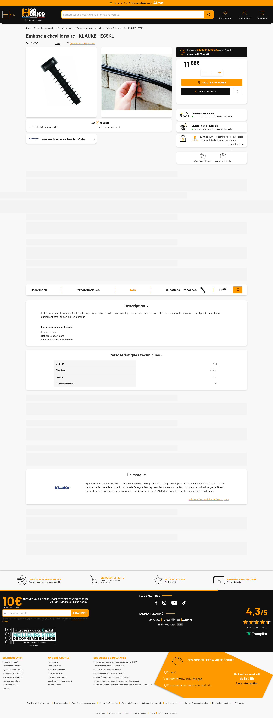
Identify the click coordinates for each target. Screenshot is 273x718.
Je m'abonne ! (80, 612)
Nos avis (5, 688)
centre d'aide (203, 685)
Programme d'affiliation (11, 665)
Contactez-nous (54, 665)
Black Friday (100, 713)
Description (39, 290)
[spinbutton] (212, 72)
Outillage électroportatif (151, 703)
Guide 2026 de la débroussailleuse (107, 669)
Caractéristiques (88, 290)
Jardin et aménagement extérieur (195, 703)
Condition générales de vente (38, 703)
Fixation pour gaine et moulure (90, 28)
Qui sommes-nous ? (10, 662)
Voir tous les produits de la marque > (209, 499)
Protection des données (57, 677)
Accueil (29, 28)
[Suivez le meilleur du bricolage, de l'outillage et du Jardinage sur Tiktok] (184, 602)
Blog (153, 713)
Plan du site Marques (130, 703)
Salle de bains (240, 703)
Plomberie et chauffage (221, 703)
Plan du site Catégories (108, 703)
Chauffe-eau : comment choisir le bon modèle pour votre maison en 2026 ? (122, 684)
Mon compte (53, 662)
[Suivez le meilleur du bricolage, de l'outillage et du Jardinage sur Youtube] (174, 602)
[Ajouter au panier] (237, 289)
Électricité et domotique (45, 28)
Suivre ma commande (56, 669)
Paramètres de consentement (83, 703)
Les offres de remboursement (60, 681)
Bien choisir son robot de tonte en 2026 (108, 665)
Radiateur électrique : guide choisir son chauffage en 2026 (116, 681)
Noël (127, 713)
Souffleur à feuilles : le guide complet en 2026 (111, 677)
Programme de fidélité (11, 681)
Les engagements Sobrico (12, 673)
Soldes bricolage (140, 713)
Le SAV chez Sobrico (10, 684)
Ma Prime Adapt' (54, 684)
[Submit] (209, 14)
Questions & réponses (181, 290)
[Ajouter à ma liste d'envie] (237, 91)
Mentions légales (61, 703)
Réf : (28, 43)
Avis (133, 290)
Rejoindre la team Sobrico (12, 669)
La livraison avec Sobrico (12, 677)
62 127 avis (262, 628)
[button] (8, 14)
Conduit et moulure (66, 28)
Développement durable (168, 713)
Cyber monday (115, 713)
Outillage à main (171, 703)
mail (173, 672)
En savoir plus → (236, 144)
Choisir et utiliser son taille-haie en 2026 (109, 673)
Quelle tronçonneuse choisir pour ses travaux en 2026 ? (115, 662)
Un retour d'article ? (55, 673)
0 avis (57, 43)
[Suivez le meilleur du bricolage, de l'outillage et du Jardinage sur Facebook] (156, 602)
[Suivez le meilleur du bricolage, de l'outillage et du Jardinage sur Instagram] (164, 602)
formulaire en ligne (190, 678)
